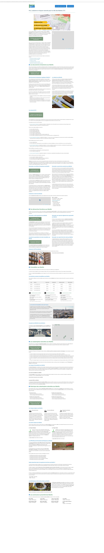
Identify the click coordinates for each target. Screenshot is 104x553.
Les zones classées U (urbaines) (34, 124)
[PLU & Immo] (32, 6)
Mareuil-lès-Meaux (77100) (32, 501)
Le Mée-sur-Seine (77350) (55, 498)
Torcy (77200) (64, 498)
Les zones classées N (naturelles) (34, 153)
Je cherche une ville (70, 6)
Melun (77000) (31, 498)
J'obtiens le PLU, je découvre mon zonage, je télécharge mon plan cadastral (52, 22)
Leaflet (66, 48)
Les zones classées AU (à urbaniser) (35, 137)
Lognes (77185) (42, 498)
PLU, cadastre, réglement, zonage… (60, 6)
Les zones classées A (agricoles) (34, 145)
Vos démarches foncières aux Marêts (34, 59)
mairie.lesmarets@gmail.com (56, 200)
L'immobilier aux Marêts (33, 60)
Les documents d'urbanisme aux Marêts (35, 58)
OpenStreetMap (69, 48)
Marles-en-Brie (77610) (43, 501)
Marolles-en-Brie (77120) (54, 501)
